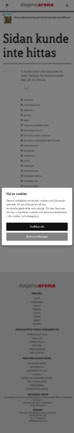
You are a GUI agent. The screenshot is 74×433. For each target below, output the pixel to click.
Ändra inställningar (37, 236)
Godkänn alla (37, 226)
